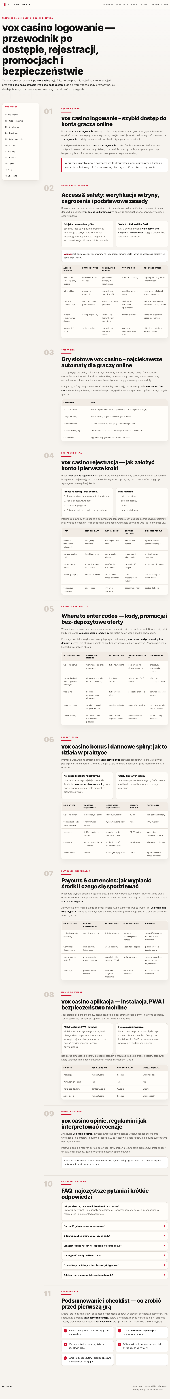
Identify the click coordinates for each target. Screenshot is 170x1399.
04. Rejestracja (11, 133)
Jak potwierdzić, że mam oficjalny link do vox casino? (91, 1206)
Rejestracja (122, 4)
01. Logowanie (11, 115)
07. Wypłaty (10, 151)
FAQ (166, 4)
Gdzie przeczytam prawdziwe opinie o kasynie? (88, 1275)
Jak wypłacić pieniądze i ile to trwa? (82, 1255)
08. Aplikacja (10, 157)
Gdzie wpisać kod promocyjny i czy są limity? (87, 1236)
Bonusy (135, 4)
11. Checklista (11, 176)
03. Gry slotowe (12, 127)
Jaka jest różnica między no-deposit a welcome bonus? (93, 1245)
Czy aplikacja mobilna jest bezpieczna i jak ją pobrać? (91, 1265)
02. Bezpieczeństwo (14, 121)
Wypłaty (145, 4)
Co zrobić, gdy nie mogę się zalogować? (84, 1226)
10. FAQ (8, 170)
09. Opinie (9, 163)
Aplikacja (157, 4)
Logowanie (108, 4)
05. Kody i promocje (14, 139)
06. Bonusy (10, 145)
